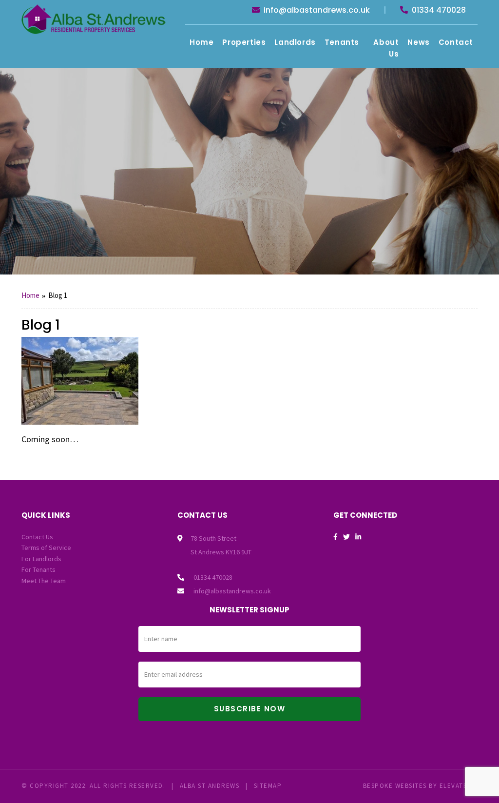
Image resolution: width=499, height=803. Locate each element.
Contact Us (37, 536)
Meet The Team (43, 580)
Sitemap (268, 786)
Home (201, 42)
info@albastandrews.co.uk (316, 10)
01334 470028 (438, 10)
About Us (386, 48)
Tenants (342, 42)
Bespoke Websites (395, 786)
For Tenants (38, 569)
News (418, 42)
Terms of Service (46, 547)
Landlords (294, 42)
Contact (456, 42)
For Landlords (41, 558)
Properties (244, 42)
